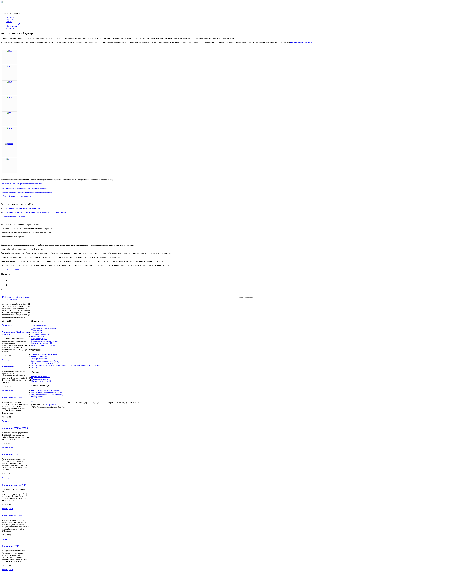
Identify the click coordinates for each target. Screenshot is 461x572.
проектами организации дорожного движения (21, 208)
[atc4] (9, 97)
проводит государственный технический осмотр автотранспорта (28, 192)
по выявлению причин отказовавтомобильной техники (25, 188)
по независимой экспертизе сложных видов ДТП (22, 184)
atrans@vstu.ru (50, 405)
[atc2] (9, 66)
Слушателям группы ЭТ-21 (14, 397)
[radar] (9, 159)
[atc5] (9, 113)
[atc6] (9, 128)
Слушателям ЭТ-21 (10, 367)
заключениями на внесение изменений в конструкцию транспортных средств (34, 212)
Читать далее (7, 325)
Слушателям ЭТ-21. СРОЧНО (15, 428)
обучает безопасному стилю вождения (17, 196)
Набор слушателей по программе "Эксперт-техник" (16, 298)
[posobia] (9, 144)
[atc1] (9, 51)
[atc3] (9, 82)
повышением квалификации (13, 216)
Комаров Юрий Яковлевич (301, 42)
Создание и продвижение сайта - (50, 401)
